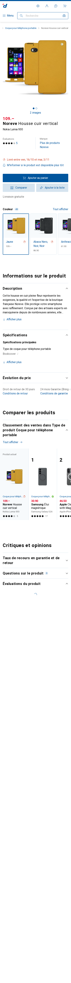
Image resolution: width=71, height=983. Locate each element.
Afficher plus (14, 319)
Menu (10, 15)
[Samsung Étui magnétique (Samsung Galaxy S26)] (42, 484)
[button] (35, 160)
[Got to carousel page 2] (36, 108)
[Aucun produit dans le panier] (65, 6)
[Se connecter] (46, 5)
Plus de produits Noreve (50, 143)
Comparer (21, 187)
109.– (8, 118)
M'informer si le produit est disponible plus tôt (35, 165)
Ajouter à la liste (55, 187)
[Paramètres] (38, 6)
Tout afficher (60, 209)
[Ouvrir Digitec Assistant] (56, 6)
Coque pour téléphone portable (20, 28)
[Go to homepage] (5, 6)
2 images (35, 112)
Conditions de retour (15, 393)
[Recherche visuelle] (64, 15)
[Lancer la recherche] (21, 15)
